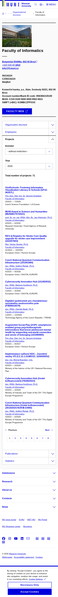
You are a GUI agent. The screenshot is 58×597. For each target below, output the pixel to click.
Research (7, 481)
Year (7, 161)
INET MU (31, 519)
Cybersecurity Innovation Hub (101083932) (28, 281)
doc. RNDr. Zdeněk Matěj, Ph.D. (19, 309)
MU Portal (42, 519)
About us (7, 490)
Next (47, 430)
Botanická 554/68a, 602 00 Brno (19, 62)
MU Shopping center (11, 526)
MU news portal (9, 519)
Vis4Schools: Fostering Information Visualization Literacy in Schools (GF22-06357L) (26, 190)
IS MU (21, 519)
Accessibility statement (24, 557)
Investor (9, 146)
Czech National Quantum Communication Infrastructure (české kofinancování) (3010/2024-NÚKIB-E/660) (27, 405)
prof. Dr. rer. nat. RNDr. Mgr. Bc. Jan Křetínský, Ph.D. (28, 217)
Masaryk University (17, 554)
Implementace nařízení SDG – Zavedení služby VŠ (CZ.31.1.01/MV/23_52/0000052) (27, 355)
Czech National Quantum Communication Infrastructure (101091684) (27, 261)
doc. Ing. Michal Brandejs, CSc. (19, 360)
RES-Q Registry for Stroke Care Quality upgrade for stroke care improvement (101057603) (26, 238)
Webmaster (7, 557)
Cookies (39, 557)
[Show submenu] (51, 473)
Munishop (27, 526)
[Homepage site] (16, 4)
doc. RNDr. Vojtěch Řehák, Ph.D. (19, 266)
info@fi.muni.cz (10, 68)
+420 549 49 (11, 65)
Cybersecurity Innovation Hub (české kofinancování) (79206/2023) (25, 379)
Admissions (8, 473)
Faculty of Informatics (14, 199)
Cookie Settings (36, 579)
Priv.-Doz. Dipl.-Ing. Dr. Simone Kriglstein (23, 196)
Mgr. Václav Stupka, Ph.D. (16, 244)
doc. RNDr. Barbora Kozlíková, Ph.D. (21, 285)
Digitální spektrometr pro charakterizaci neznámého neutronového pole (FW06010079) (26, 303)
